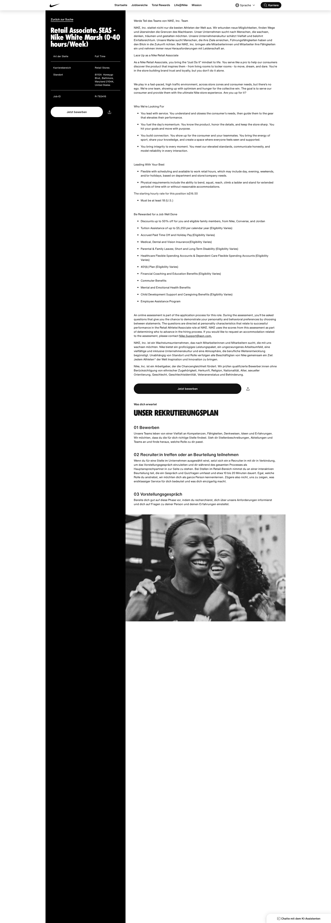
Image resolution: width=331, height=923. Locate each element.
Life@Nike (181, 5)
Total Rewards (161, 5)
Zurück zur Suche (62, 19)
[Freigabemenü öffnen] (109, 112)
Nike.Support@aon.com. (195, 336)
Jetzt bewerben (77, 112)
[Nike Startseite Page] (69, 5)
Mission (197, 5)
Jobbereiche (139, 5)
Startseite (120, 5)
